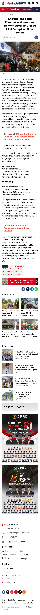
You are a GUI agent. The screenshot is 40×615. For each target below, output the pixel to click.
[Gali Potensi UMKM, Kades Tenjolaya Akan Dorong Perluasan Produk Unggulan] (7, 368)
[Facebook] (23, 289)
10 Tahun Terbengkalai (12, 575)
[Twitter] (28, 289)
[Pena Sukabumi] (14, 3)
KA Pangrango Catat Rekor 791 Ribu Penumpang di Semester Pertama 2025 (29, 313)
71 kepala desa (9, 582)
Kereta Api (20, 266)
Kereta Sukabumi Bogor (13, 272)
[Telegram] (32, 289)
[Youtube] (16, 592)
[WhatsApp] (36, 289)
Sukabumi (5, 551)
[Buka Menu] (33, 3)
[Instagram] (12, 592)
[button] (29, 3)
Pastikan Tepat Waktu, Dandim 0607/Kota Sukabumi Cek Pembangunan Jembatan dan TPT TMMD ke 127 (25, 396)
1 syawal (7, 572)
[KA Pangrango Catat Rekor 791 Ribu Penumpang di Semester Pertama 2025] (29, 303)
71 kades (7, 579)
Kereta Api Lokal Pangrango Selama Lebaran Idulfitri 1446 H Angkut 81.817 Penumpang (29, 334)
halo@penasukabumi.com (16, 541)
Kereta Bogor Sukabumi (13, 269)
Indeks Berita (27, 603)
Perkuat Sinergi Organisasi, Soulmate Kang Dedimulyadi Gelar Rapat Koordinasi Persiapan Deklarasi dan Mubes (26, 356)
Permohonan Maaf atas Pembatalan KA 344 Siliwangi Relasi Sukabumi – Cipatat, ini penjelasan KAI (10, 334)
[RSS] (24, 592)
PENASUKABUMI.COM (11, 79)
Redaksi (4, 36)
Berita (22, 551)
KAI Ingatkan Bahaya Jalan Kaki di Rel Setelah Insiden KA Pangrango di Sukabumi (10, 313)
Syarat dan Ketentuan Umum (13, 600)
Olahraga (23, 558)
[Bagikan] (36, 37)
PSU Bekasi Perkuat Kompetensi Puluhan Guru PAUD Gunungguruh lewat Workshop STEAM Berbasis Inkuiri (25, 383)
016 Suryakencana (11, 568)
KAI (11, 266)
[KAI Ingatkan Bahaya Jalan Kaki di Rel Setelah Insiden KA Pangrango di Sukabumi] (10, 303)
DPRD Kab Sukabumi (9, 554)
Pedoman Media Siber (10, 603)
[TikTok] (20, 592)
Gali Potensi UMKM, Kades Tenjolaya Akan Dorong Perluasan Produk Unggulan (26, 367)
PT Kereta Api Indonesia (13, 274)
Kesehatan (6, 558)
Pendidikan (24, 554)
